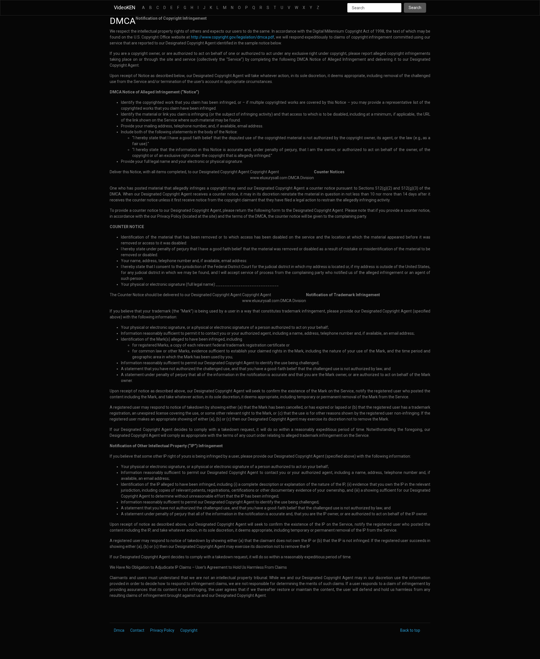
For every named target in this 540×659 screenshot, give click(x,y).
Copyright (188, 630)
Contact (137, 630)
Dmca (119, 630)
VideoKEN (124, 7)
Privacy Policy (162, 630)
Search (415, 7)
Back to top (410, 630)
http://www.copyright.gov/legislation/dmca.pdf (232, 37)
